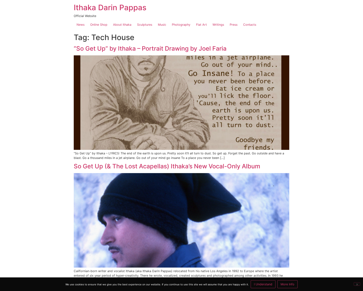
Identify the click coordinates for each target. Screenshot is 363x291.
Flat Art (201, 24)
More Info (287, 284)
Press (233, 24)
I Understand (263, 284)
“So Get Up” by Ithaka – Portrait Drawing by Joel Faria (150, 48)
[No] (357, 284)
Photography (181, 24)
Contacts (249, 24)
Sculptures (144, 24)
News (81, 24)
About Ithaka (122, 24)
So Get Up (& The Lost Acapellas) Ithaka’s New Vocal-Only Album (167, 166)
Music (162, 24)
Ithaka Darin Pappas (110, 7)
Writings (218, 24)
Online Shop (98, 24)
